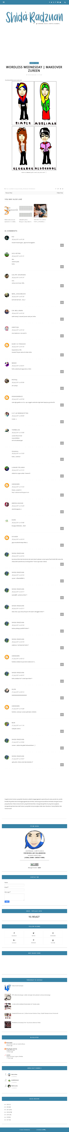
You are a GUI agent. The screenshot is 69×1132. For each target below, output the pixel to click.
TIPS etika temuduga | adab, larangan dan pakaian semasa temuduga (31, 995)
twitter (33, 935)
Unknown (16, 484)
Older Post (60, 193)
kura (14, 520)
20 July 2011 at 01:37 (18, 277)
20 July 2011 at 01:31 (18, 256)
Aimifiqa (15, 327)
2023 (7, 1104)
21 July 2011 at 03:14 (18, 692)
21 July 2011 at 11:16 (18, 725)
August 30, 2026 (10, 1050)
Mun (13, 722)
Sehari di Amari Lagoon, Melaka (14, 1056)
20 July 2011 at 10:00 (18, 432)
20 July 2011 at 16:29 (18, 506)
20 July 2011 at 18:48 (18, 522)
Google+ (14, 942)
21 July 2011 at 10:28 (18, 709)
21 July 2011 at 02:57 (18, 675)
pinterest (33, 942)
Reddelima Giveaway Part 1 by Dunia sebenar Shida (26, 1022)
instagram (53, 935)
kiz (13, 236)
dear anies (14, 1074)
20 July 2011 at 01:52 (18, 313)
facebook (14, 935)
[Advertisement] (34, 39)
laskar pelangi (18, 467)
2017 (7, 1120)
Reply (62, 245)
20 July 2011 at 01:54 (18, 347)
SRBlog (47, 1129)
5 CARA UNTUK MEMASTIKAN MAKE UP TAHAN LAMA (26, 1004)
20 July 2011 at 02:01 (18, 366)
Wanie (14, 363)
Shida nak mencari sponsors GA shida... (10, 220)
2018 (7, 1117)
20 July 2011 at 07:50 (18, 399)
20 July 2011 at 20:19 (18, 539)
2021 (7, 1109)
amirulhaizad (17, 503)
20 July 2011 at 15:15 (18, 470)
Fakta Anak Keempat (17, 986)
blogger (19, 189)
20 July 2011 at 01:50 (18, 296)
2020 (7, 1112)
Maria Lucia (14, 1086)
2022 (7, 1107)
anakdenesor (15, 1080)
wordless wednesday (29, 189)
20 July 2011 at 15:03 (18, 453)
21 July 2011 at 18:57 (18, 759)
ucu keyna (16, 253)
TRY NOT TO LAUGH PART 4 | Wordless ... (40, 220)
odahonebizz (17, 396)
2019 (7, 1114)
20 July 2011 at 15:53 (18, 487)
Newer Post (8, 193)
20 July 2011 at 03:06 (18, 382)
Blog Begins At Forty (11, 1049)
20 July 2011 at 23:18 (18, 625)
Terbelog (16, 430)
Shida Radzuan (32, 74)
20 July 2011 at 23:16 (18, 556)
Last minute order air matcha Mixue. (15, 1044)
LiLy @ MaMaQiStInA (20, 413)
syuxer (15, 536)
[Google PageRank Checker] (34, 865)
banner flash (34, 63)
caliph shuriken (19, 275)
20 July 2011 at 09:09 (18, 416)
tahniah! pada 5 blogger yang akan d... (25, 220)
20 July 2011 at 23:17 (18, 592)
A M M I (8, 1055)
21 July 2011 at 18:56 (18, 742)
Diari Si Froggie (19, 344)
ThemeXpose (33, 1129)
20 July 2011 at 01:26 (18, 239)
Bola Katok (9, 1042)
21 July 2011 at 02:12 (18, 658)
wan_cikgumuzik (19, 294)
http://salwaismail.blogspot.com (20, 492)
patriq (14, 379)
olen (14, 689)
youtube (53, 942)
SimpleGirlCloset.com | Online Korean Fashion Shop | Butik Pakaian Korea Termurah (35, 1013)
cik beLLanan (17, 310)
